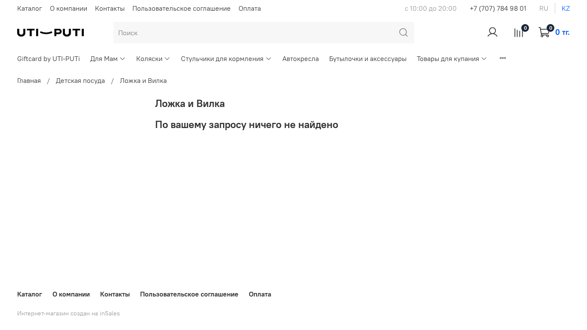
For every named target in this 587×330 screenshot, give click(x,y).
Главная (29, 80)
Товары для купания (448, 58)
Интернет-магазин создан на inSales (68, 313)
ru (543, 8)
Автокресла (300, 58)
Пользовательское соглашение (181, 8)
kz (566, 8)
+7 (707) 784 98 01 (498, 8)
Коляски (149, 58)
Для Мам (104, 58)
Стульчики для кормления (222, 58)
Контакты (110, 8)
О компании (68, 8)
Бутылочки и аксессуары (368, 58)
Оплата (249, 8)
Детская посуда (80, 80)
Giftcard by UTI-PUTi (48, 58)
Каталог (29, 8)
